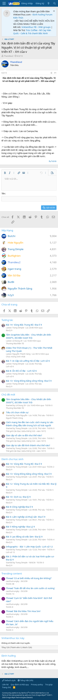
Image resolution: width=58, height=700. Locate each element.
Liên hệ (5, 684)
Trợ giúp (48, 684)
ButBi (11, 282)
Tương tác (7, 320)
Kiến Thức (18, 17)
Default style (9, 680)
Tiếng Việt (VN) (26, 680)
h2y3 (11, 295)
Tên (3, 193)
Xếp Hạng (7, 230)
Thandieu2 (8, 56)
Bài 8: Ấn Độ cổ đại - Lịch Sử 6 (21, 370)
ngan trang (14, 269)
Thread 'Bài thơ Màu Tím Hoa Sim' (23, 611)
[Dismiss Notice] (53, 11)
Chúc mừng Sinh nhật (15, 356)
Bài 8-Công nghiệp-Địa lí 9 (19, 506)
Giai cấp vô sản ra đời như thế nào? (24, 435)
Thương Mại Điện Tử (15, 343)
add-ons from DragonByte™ (36, 695)
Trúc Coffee (31, 30)
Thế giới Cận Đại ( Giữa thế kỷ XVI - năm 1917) (26, 431)
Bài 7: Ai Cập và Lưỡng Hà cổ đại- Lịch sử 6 (28, 360)
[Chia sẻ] (51, 73)
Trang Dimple (15, 249)
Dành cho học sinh (12, 459)
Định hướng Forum (42, 14)
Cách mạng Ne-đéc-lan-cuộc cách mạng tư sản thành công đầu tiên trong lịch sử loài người (29, 424)
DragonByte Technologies (16, 697)
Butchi (11, 236)
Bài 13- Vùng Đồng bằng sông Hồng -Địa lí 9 (29, 380)
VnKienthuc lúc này (12, 638)
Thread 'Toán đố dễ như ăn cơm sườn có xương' (30, 588)
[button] (5, 172)
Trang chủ (6, 687)
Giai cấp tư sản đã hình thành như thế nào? (28, 445)
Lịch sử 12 (10, 552)
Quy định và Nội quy (20, 684)
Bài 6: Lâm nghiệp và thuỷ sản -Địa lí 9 (25, 516)
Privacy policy (37, 684)
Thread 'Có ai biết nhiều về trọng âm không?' (29, 578)
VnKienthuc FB (29, 27)
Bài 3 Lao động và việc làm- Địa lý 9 (24, 536)
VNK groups (44, 27)
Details (29, 697)
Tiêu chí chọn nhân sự (17, 412)
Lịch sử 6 (10, 366)
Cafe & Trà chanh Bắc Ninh (34, 33)
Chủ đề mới (8, 394)
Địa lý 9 (9, 330)
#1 (55, 73)
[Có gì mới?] (48, 3)
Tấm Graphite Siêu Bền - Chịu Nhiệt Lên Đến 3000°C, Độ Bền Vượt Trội (28, 336)
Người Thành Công (14, 418)
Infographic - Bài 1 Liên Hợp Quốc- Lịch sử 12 (29, 546)
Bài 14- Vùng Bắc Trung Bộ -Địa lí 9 (24, 324)
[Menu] (4, 3)
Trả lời (53, 161)
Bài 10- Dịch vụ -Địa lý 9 (18, 496)
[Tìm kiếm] (54, 3)
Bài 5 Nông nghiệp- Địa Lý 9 (20, 526)
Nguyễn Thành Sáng (20, 288)
